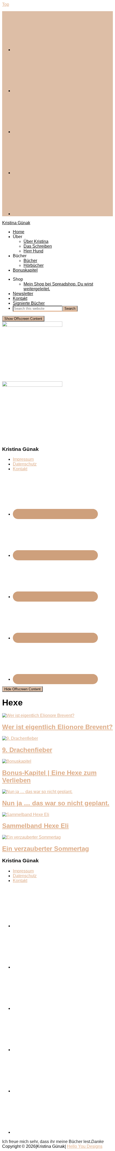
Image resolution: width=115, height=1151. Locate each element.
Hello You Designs (84, 1146)
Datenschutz (25, 464)
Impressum (23, 459)
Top (5, 4)
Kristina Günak (16, 223)
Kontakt (20, 469)
